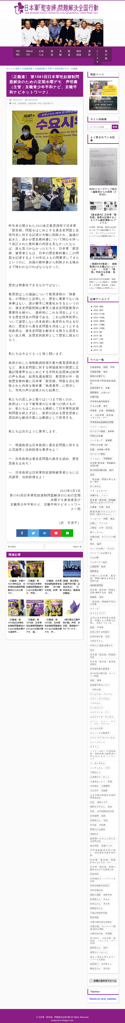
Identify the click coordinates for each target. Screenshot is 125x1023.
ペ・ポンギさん (97, 763)
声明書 (100, 627)
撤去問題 (94, 845)
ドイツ (104, 495)
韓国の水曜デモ (97, 376)
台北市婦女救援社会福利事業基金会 (103, 796)
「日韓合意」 (96, 689)
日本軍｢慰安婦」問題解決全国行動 (103, 464)
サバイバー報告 (97, 453)
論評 (99, 543)
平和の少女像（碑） (99, 444)
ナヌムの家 (95, 405)
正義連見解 (32, 103)
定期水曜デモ (47, 103)
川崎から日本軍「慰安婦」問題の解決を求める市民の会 (103, 578)
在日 (92, 802)
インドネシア (96, 440)
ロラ (107, 767)
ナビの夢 (94, 557)
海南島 (93, 596)
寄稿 (105, 820)
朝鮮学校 (107, 894)
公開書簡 (105, 785)
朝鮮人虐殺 (95, 894)
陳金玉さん (95, 968)
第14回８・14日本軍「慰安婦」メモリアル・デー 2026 (103, 940)
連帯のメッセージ (98, 952)
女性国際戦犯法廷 (105, 811)
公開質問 (94, 566)
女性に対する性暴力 (99, 631)
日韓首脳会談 (96, 890)
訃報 (101, 410)
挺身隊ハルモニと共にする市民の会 (103, 839)
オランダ (94, 608)
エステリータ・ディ (99, 712)
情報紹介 (94, 833)
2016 (96, 342)
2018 (96, 335)
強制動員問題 (96, 585)
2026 (96, 306)
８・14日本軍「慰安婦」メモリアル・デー (103, 416)
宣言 (107, 636)
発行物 (106, 54)
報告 (52, 52)
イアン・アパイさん (99, 698)
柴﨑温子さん (96, 908)
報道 (69, 52)
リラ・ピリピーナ (98, 490)
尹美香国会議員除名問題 (102, 422)
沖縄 (105, 518)
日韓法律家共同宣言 (99, 885)
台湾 (101, 527)
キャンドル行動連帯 (99, 732)
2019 (96, 331)
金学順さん (106, 963)
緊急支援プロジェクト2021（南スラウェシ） (103, 513)
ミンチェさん (96, 767)
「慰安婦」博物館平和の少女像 (103, 603)
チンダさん (95, 486)
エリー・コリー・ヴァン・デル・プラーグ (103, 722)
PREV (13, 547)
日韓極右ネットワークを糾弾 (103, 880)
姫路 (103, 815)
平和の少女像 (96, 435)
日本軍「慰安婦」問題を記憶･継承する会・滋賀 (103, 591)
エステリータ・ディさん (102, 716)
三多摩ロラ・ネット (99, 776)
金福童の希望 (103, 449)
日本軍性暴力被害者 (99, 668)
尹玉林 (93, 824)
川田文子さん (96, 640)
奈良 (92, 811)
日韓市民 (94, 873)
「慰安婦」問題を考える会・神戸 (103, 480)
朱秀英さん (95, 899)
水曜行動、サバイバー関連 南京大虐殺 (103, 927)
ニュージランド (97, 741)
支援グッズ (106, 845)
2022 (96, 320)
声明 (39, 103)
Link (97, 56)
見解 (60, 52)
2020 (96, 328)
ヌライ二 (94, 746)
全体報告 (94, 785)
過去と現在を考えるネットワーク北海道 (103, 958)
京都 (110, 781)
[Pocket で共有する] (56, 533)
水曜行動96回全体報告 (101, 921)
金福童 (108, 440)
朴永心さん (95, 903)
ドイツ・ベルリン (98, 426)
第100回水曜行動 (98, 470)
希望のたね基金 (97, 829)
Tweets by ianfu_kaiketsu (102, 998)
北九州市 (94, 790)
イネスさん (95, 702)
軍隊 (99, 680)
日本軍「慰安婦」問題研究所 (103, 656)
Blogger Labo (67, 1020)
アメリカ (103, 523)
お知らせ (41, 52)
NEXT (76, 547)
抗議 (92, 449)
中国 (101, 506)
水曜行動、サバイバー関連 (103, 538)
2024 (96, 313)
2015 (96, 346)
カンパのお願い (97, 548)
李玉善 (106, 903)
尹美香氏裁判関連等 (99, 401)
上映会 (93, 527)
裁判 (111, 470)
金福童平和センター (99, 684)
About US (29, 52)
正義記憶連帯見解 (98, 912)
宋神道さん (95, 820)
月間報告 (107, 458)
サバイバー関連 (97, 431)
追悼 (101, 596)
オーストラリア (97, 613)
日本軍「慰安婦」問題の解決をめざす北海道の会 (103, 868)
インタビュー (96, 707)
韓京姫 (106, 968)
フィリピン (95, 458)
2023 (96, 317)
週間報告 (94, 392)
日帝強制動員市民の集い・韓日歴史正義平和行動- (103, 852)
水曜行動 (94, 396)
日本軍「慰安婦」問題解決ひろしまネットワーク (103, 501)
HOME (18, 52)
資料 (89, 52)
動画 (103, 566)
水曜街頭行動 (96, 933)
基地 (110, 806)
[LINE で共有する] (67, 533)
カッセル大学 (96, 728)
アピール (107, 693)
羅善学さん (95, 947)
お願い (93, 523)
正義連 (93, 506)
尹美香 (93, 410)
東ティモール (96, 532)
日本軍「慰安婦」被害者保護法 (103, 663)
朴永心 (106, 899)
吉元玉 (109, 527)
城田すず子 (102, 802)
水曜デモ (94, 495)
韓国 (14, 103)
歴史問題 (94, 917)
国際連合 (94, 571)
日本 (92, 474)
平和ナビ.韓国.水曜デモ (101, 645)
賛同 (105, 947)
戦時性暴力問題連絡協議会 (103, 382)
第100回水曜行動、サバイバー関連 (103, 674)
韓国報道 (110, 410)
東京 (105, 405)
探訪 (92, 649)
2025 (96, 310)
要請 (112, 518)
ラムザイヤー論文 (98, 562)
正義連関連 (21, 103)
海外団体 (78, 52)
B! (44, 533)
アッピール (95, 693)
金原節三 (94, 963)
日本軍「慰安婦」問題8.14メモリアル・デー (103, 861)
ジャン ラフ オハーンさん (102, 737)
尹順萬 (102, 824)
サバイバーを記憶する (100, 552)
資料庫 (111, 431)
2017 (96, 338)
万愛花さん (95, 772)
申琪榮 (108, 933)
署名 (92, 543)
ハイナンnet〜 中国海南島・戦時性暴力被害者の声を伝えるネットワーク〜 (103, 754)
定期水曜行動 (96, 636)
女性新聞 (94, 815)
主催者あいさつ (97, 781)
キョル (111, 548)
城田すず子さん (97, 806)
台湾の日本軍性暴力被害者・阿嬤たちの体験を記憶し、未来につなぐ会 (103, 620)
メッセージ (95, 518)
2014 (96, 349)
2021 (96, 324)
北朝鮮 (104, 790)
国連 (92, 627)
